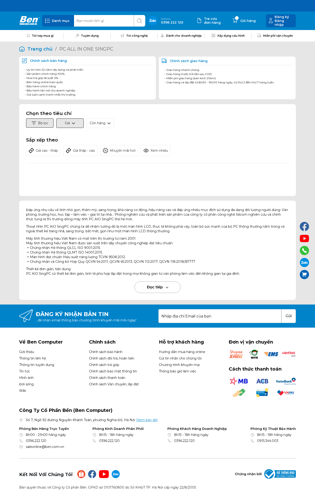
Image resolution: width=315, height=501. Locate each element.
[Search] (139, 21)
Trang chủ (40, 49)
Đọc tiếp (155, 287)
